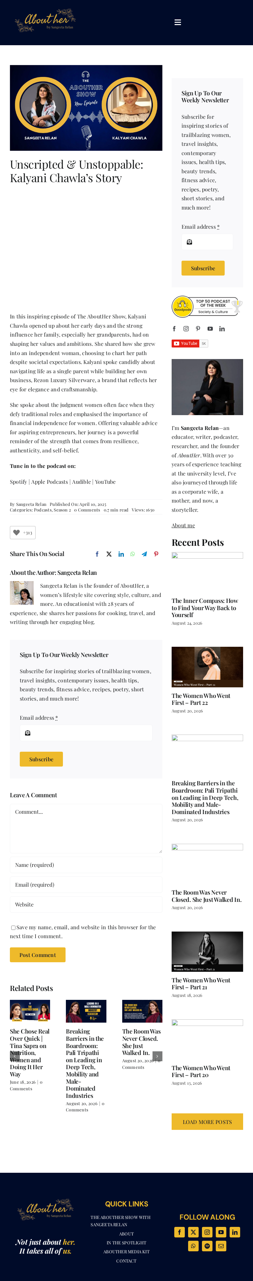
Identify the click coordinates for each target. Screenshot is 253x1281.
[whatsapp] (193, 1246)
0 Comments (87, 509)
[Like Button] (16, 533)
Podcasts (43, 509)
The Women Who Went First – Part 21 (201, 983)
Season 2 (62, 509)
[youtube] (210, 328)
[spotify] (207, 1246)
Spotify (18, 481)
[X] (109, 554)
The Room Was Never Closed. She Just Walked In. (85, 1042)
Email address (39, 717)
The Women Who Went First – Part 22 (201, 699)
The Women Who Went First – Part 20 (201, 1071)
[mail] (221, 1246)
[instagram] (186, 328)
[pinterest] (198, 328)
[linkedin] (222, 328)
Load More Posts (207, 1121)
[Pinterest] (156, 554)
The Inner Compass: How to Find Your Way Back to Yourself (205, 608)
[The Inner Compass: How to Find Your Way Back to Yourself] (207, 572)
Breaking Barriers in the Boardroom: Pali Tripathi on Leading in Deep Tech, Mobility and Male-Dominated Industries (29, 1063)
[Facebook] (97, 554)
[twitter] (193, 1232)
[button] (15, 1056)
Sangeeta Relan (31, 504)
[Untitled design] (45, 5)
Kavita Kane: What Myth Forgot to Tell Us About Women (139, 1045)
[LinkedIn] (121, 554)
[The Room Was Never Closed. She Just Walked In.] (207, 864)
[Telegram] (144, 554)
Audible (81, 481)
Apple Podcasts (49, 481)
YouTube (105, 481)
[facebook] (174, 328)
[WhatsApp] (132, 554)
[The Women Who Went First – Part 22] (207, 667)
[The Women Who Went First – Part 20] (207, 1039)
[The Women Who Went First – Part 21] (207, 952)
